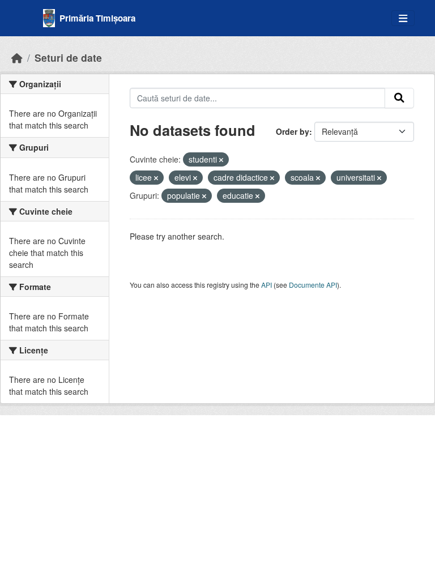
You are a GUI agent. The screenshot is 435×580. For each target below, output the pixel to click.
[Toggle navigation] (403, 18)
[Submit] (399, 98)
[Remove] (221, 159)
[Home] (17, 57)
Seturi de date (68, 57)
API (266, 284)
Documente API (313, 284)
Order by (292, 131)
